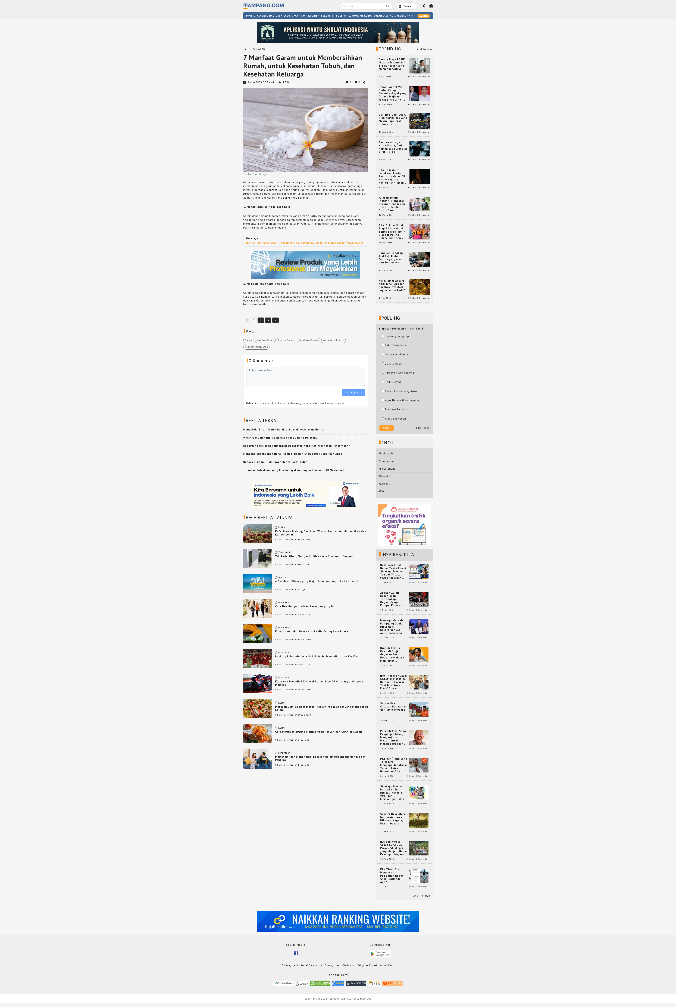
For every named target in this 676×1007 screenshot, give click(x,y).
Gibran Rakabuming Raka (401, 391)
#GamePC (384, 483)
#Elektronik (385, 453)
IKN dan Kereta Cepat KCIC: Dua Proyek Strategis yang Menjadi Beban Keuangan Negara (394, 848)
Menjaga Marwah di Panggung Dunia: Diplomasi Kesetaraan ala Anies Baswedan (393, 627)
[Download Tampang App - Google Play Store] (380, 953)
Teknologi (284, 552)
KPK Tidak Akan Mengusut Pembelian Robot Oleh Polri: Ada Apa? (391, 876)
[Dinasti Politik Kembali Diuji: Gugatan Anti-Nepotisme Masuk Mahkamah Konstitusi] (418, 654)
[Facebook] (296, 952)
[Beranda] (431, 6)
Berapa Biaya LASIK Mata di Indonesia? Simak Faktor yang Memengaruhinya (392, 64)
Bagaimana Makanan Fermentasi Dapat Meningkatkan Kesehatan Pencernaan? (296, 445)
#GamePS (384, 476)
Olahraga (283, 652)
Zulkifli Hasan (394, 363)
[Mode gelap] (424, 6)
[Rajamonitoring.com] (338, 982)
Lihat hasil (423, 428)
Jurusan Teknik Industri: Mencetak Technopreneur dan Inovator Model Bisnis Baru (392, 204)
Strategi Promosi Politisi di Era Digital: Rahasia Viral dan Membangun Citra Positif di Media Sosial (392, 793)
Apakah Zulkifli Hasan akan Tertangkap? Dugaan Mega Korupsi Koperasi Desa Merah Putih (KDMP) (392, 599)
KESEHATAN (257, 49)
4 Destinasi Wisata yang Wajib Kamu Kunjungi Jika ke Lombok (317, 581)
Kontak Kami (387, 965)
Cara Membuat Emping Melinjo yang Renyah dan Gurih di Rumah (318, 731)
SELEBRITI (327, 15)
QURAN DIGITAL (383, 15)
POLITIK (341, 15)
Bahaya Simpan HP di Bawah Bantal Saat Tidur (275, 462)
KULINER (313, 15)
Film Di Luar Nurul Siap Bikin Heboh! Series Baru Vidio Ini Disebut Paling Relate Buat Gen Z (392, 232)
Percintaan (284, 752)
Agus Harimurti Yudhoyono (402, 400)
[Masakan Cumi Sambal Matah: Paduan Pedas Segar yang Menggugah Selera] (257, 708)
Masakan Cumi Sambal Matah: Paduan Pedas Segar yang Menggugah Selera (321, 708)
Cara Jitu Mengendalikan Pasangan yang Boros (307, 606)
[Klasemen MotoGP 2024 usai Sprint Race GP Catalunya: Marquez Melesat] (257, 683)
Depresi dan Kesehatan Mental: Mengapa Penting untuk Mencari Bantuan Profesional (304, 243)
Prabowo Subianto (396, 409)
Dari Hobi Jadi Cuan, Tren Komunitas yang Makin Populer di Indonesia (393, 119)
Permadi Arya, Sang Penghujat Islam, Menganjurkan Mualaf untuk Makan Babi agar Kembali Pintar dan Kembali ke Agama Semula (393, 737)
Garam (249, 340)
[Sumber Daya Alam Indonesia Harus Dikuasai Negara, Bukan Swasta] (418, 820)
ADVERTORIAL (265, 15)
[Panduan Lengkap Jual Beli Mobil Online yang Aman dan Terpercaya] (419, 259)
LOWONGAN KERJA (360, 15)
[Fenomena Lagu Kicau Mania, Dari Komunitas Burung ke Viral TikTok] (419, 148)
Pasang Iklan (332, 965)
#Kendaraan (386, 461)
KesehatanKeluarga (256, 346)
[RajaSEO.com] (374, 982)
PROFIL (250, 15)
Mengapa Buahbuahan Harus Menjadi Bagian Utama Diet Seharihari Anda (292, 453)
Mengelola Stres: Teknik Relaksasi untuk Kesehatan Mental (283, 429)
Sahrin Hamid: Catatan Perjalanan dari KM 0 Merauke (393, 706)
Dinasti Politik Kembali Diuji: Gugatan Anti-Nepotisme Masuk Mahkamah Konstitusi (392, 654)
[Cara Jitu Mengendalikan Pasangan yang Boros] (257, 608)
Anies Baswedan (395, 418)
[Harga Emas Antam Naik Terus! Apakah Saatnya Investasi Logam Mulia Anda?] (419, 286)
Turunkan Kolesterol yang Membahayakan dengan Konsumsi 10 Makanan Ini (294, 470)
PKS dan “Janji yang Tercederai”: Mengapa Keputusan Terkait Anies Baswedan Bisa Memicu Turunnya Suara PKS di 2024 (394, 765)
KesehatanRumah (309, 340)
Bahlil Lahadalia (395, 345)
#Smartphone (387, 468)
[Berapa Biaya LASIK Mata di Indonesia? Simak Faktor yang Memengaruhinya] (419, 65)
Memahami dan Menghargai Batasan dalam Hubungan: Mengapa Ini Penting (321, 758)
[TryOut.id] (392, 982)
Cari (388, 6)
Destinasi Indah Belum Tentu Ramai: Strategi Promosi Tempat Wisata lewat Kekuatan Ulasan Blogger (393, 571)
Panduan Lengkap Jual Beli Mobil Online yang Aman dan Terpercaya (391, 257)
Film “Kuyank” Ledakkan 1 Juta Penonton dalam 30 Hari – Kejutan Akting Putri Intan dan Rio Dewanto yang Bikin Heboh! (392, 176)
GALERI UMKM (404, 15)
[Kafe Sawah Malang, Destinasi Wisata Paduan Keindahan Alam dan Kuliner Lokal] (257, 533)
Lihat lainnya (424, 49)
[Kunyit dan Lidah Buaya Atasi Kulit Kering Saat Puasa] (257, 633)
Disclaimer (348, 965)
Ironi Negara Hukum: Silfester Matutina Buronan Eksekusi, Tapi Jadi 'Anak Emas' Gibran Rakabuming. (394, 682)
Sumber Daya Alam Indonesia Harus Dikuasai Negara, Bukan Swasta (392, 818)
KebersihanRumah (333, 340)
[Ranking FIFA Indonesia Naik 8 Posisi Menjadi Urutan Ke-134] (257, 658)
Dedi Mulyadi (393, 382)
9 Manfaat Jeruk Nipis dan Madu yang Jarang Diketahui (280, 437)
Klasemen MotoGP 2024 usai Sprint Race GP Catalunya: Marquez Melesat (319, 683)
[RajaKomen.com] (320, 982)
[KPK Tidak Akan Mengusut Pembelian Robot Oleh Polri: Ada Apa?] (418, 875)
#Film (381, 491)
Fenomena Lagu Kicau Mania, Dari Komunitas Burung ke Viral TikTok (393, 147)
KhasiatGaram (286, 340)
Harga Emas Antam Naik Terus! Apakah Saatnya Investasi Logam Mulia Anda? (392, 285)
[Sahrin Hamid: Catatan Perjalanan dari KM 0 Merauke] (418, 709)
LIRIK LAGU (283, 15)
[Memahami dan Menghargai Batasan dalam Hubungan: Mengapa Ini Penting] (257, 758)
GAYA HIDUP (299, 15)
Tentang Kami (290, 965)
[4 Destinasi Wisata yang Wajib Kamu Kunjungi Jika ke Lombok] (257, 583)
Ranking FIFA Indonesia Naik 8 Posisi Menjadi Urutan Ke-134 (316, 656)
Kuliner (282, 527)
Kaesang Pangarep (397, 336)
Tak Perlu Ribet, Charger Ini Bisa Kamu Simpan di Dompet (314, 556)
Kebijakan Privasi (367, 965)
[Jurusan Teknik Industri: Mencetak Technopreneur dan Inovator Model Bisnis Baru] (419, 203)
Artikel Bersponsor (311, 965)
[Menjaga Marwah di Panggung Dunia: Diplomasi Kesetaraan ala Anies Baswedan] (418, 626)
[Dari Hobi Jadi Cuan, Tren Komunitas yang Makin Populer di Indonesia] (419, 120)
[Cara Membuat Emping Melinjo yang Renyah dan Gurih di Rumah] (257, 733)
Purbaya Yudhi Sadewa (399, 372)
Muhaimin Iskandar (397, 354)
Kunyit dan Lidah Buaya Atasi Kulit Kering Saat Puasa (311, 631)
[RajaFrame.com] (301, 982)
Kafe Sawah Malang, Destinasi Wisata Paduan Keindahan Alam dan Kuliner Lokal (320, 533)
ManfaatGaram (265, 340)
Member (407, 6)
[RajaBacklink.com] (283, 982)
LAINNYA (423, 15)
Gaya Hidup (284, 602)
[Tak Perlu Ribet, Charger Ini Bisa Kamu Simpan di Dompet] (257, 558)
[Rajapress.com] (356, 982)
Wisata (282, 577)
